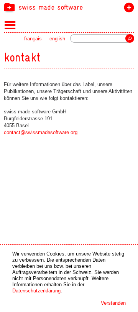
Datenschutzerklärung (36, 291)
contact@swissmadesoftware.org (40, 132)
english (57, 38)
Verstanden (113, 303)
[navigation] (69, 7)
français (33, 38)
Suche (129, 38)
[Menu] (10, 24)
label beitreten (127, 9)
